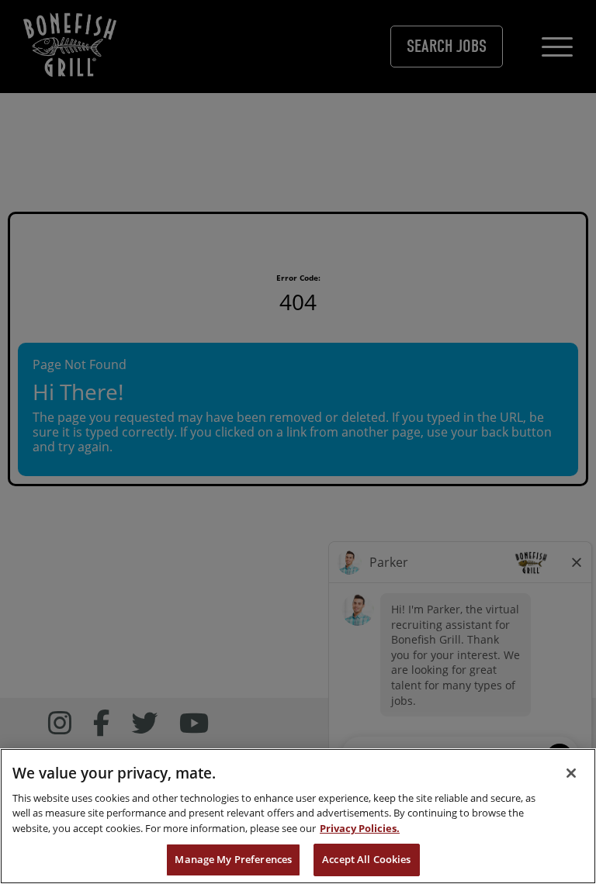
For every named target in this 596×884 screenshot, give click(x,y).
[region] (298, 816)
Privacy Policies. (360, 828)
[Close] (571, 773)
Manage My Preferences (233, 859)
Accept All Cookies (366, 859)
